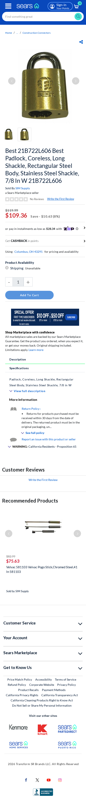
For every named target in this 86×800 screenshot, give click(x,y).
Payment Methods (54, 690)
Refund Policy (17, 684)
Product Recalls (28, 690)
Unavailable (33, 268)
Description (17, 359)
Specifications (19, 368)
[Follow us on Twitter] (37, 779)
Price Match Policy (19, 679)
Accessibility (43, 679)
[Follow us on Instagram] (60, 779)
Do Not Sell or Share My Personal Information (42, 705)
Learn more (36, 350)
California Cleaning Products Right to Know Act (42, 700)
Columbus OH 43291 (28, 251)
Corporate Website (41, 684)
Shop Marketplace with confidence (30, 332)
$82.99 (10, 556)
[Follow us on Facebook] (26, 779)
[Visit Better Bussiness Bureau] (43, 792)
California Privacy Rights (22, 695)
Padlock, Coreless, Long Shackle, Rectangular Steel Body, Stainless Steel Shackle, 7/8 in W (41, 382)
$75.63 (12, 561)
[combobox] (43, 16)
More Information (23, 399)
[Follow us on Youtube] (48, 779)
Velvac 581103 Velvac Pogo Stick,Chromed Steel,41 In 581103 (41, 569)
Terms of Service (65, 679)
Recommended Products (30, 501)
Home (8, 32)
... (17, 32)
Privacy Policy (66, 684)
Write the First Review (60, 199)
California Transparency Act (59, 695)
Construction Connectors (37, 32)
